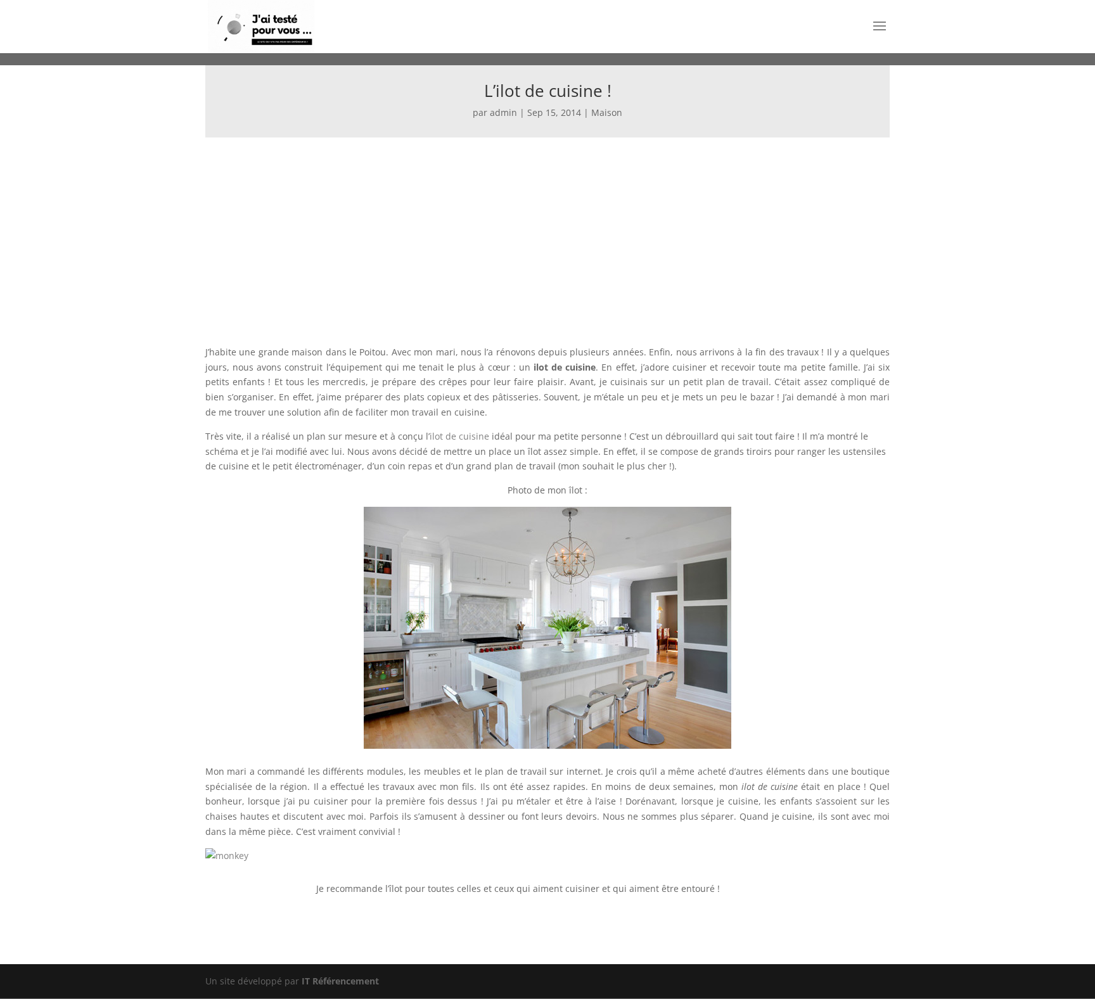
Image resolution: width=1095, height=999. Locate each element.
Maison (606, 112)
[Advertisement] (547, 232)
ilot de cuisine (459, 436)
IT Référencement (340, 981)
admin (503, 112)
